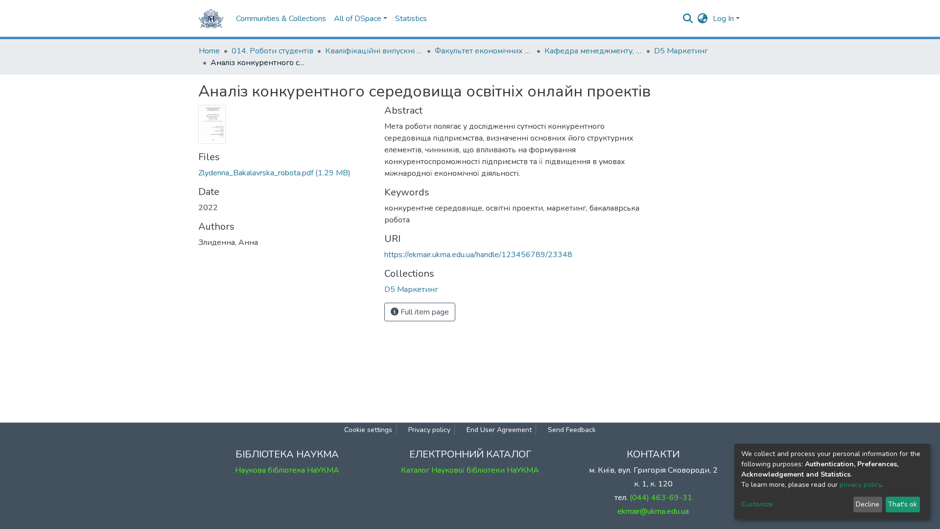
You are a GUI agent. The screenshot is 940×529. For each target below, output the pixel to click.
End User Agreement (499, 429)
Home (209, 51)
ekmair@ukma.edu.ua (653, 511)
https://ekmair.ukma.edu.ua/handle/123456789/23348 (478, 254)
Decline (867, 504)
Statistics (411, 18)
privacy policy (860, 484)
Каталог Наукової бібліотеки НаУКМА (470, 470)
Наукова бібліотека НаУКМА (287, 470)
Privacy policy (429, 429)
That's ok (902, 504)
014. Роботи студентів (272, 51)
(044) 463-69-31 (661, 497)
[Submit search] (688, 18)
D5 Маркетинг (681, 51)
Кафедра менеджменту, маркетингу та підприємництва (593, 51)
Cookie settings (368, 429)
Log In (723, 18)
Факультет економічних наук (484, 51)
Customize (757, 504)
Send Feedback (572, 429)
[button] (703, 18)
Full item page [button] (424, 312)
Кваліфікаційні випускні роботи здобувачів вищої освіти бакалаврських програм (374, 51)
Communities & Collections (281, 18)
